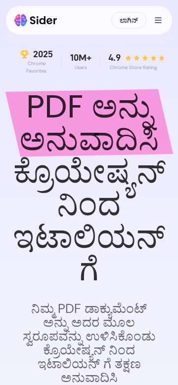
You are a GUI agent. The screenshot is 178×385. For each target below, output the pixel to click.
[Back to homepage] (36, 20)
